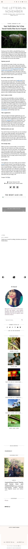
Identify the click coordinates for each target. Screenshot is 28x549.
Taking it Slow (14, 351)
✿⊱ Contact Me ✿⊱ (9, 542)
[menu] (2, 1)
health (7, 183)
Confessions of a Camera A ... (14, 397)
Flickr (8, 177)
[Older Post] (25, 277)
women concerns (12, 183)
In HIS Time (14, 366)
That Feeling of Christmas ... (14, 382)
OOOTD (6, 490)
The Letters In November (14, 9)
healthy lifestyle (18, 487)
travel (16, 482)
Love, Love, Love (14, 428)
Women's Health (19, 183)
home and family (18, 486)
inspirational (9, 482)
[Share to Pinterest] (17, 187)
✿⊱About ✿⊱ (20, 542)
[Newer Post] (3, 277)
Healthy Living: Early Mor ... (14, 413)
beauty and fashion (18, 489)
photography (8, 487)
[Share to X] (10, 187)
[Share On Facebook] (13, 187)
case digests (8, 489)
